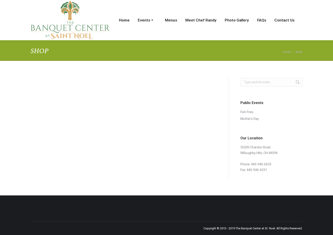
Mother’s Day (249, 119)
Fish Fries (246, 112)
